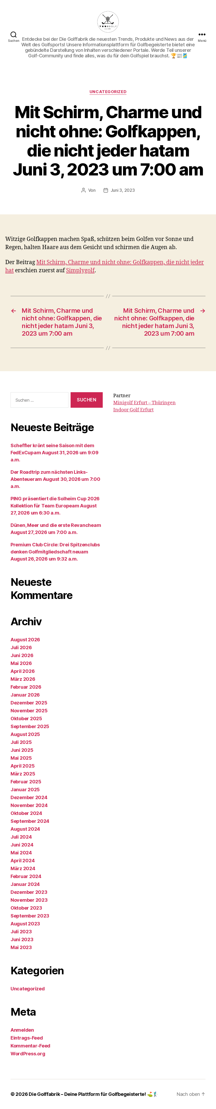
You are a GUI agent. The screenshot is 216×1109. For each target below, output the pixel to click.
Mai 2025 (21, 758)
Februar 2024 (26, 876)
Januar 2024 (25, 884)
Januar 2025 (25, 789)
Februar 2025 (26, 781)
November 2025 (29, 710)
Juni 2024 (22, 845)
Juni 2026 (22, 655)
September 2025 (30, 726)
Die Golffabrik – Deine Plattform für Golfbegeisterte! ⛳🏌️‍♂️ (93, 1094)
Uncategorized (108, 91)
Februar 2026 (26, 687)
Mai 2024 (21, 852)
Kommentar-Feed (30, 1045)
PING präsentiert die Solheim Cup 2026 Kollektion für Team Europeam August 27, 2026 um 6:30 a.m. (55, 506)
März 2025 (23, 774)
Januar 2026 (25, 695)
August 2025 (25, 734)
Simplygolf (80, 270)
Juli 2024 (21, 837)
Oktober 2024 (26, 813)
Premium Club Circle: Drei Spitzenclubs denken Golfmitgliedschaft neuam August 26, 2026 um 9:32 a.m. (55, 552)
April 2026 (23, 671)
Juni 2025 (22, 750)
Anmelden (22, 1030)
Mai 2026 (21, 663)
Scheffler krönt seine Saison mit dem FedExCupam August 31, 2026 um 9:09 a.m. (55, 452)
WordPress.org (28, 1053)
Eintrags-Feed (27, 1038)
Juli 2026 (21, 647)
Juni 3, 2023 (123, 190)
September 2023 (30, 916)
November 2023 (29, 900)
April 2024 (23, 860)
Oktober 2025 (26, 718)
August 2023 (25, 923)
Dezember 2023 (29, 892)
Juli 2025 (21, 742)
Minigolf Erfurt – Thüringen (144, 403)
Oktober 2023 (26, 908)
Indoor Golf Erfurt (133, 410)
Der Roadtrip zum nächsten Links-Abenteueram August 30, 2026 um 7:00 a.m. (55, 479)
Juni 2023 (22, 939)
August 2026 (25, 639)
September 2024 (30, 821)
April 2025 (23, 766)
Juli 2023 (21, 931)
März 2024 (23, 868)
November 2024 (29, 805)
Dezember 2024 (29, 797)
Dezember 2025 (29, 702)
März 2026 (23, 679)
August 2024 (25, 829)
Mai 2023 (21, 947)
